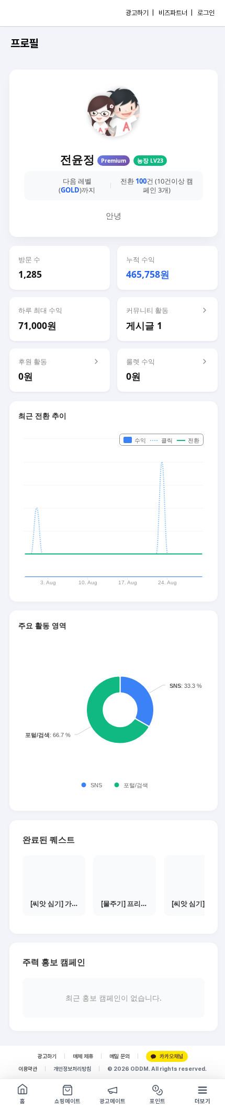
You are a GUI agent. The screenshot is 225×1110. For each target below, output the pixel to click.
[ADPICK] (30, 13)
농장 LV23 (150, 160)
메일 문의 (119, 1056)
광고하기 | (140, 13)
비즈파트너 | (176, 13)
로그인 (206, 13)
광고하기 (47, 1056)
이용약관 (27, 1069)
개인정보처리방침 (72, 1069)
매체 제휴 (83, 1056)
